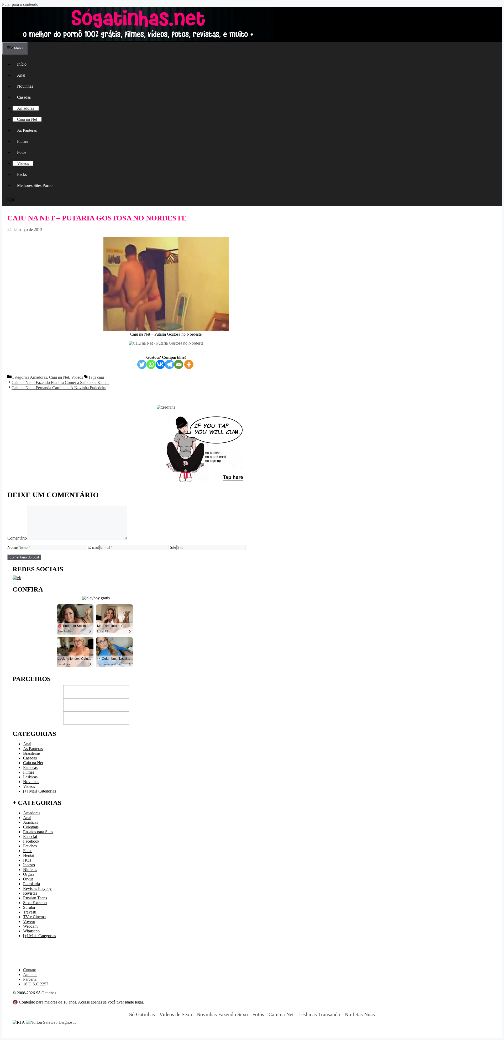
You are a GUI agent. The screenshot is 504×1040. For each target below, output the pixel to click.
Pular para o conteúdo (20, 4)
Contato (29, 970)
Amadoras (25, 108)
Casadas (24, 97)
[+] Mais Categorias (39, 791)
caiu (100, 377)
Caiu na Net (27, 119)
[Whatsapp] (151, 364)
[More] (189, 364)
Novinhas (25, 86)
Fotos (21, 152)
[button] (10, 200)
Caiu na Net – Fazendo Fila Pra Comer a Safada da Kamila (60, 382)
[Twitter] (141, 364)
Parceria (29, 979)
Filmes (22, 141)
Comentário (17, 538)
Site (173, 547)
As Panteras (27, 130)
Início (22, 64)
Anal (21, 75)
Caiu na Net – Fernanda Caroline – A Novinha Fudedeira (59, 388)
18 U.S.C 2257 (35, 984)
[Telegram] (169, 364)
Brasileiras (31, 753)
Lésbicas (30, 777)
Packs (22, 174)
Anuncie (30, 974)
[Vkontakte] (160, 364)
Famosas (30, 767)
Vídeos (23, 163)
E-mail (93, 547)
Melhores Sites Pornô (34, 185)
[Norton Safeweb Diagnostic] (51, 1022)
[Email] (178, 364)
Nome (12, 547)
